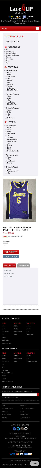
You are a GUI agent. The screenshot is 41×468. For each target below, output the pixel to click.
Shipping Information (27, 408)
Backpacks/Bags (11, 53)
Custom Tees (12, 141)
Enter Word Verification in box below (12, 398)
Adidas (9, 72)
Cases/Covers (10, 51)
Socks (9, 143)
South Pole (5, 370)
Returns (4, 411)
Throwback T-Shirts (7, 373)
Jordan (9, 74)
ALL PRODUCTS (12, 42)
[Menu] (37, 28)
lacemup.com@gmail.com (24, 447)
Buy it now (11, 257)
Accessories (14, 47)
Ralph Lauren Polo (12, 171)
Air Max (10, 84)
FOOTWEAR (13, 67)
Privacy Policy (6, 414)
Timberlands (11, 88)
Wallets (8, 61)
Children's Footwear (12, 108)
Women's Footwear (12, 94)
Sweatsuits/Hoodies (13, 151)
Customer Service (7, 408)
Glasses (8, 57)
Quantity (6, 242)
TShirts (9, 149)
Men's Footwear (11, 70)
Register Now (15, 21)
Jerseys (9, 145)
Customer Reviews (23, 265)
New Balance (11, 76)
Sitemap (4, 417)
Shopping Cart (25, 417)
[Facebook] (16, 13)
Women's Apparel (12, 155)
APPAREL (12, 122)
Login (37, 21)
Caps (7, 63)
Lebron (10, 80)
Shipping (5, 236)
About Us (23, 405)
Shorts (9, 147)
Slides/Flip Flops (12, 90)
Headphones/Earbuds (12, 55)
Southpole (10, 137)
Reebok (9, 86)
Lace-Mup (17, 460)
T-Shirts (4, 379)
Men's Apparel (11, 125)
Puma (9, 127)
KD (9, 82)
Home (3, 405)
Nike (8, 78)
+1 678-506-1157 (24, 19)
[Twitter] (19, 13)
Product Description (9, 265)
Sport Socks (9, 59)
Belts (7, 49)
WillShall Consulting (27, 464)
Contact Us (24, 414)
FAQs (22, 411)
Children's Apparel (12, 167)
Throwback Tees (12, 139)
